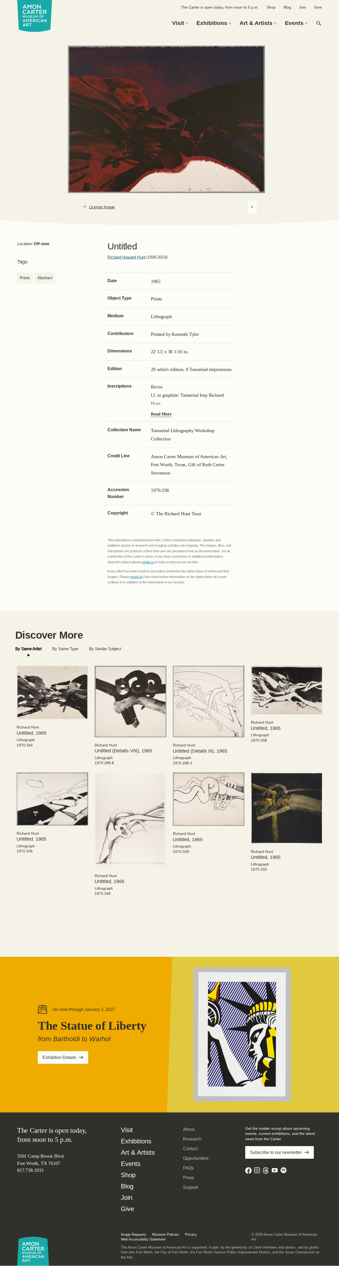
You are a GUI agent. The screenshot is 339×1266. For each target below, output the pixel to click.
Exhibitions (136, 1141)
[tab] (28, 649)
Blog (287, 7)
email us (148, 562)
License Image (102, 207)
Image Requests (133, 1234)
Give (318, 7)
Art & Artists (138, 1152)
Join (302, 7)
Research (192, 1139)
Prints (25, 277)
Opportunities (195, 1158)
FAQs (188, 1168)
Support (190, 1187)
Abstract (45, 277)
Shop (271, 7)
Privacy (191, 1234)
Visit (127, 1129)
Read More (161, 414)
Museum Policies (165, 1234)
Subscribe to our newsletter (276, 1152)
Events (130, 1163)
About (188, 1129)
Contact (190, 1148)
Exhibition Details (65, 1059)
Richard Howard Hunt (126, 257)
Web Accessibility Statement (143, 1239)
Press (188, 1177)
